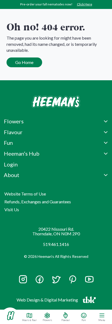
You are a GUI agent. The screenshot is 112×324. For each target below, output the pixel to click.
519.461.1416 (56, 244)
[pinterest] (73, 279)
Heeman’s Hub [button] (21, 153)
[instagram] (23, 281)
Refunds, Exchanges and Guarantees (37, 201)
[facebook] (40, 279)
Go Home (24, 62)
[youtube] (89, 281)
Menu (101, 320)
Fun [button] (8, 142)
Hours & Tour (29, 320)
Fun (84, 320)
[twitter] (56, 281)
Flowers (47, 320)
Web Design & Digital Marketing (48, 300)
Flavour (65, 320)
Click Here (84, 4)
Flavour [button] (13, 132)
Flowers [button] (14, 121)
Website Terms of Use (25, 193)
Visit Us (11, 209)
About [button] (11, 175)
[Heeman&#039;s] (10, 316)
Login (11, 164)
